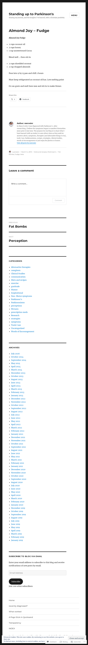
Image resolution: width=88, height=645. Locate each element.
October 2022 (17, 405)
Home (12, 600)
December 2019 (18, 508)
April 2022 (16, 424)
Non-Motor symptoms (21, 296)
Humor (14, 289)
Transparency (15, 623)
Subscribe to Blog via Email (25, 556)
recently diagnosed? (18, 606)
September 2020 (18, 479)
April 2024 (16, 366)
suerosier (15, 152)
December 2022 (18, 399)
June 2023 (15, 382)
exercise (15, 283)
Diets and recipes (40, 152)
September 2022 (18, 408)
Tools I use (16, 325)
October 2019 (17, 511)
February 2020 (17, 501)
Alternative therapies (20, 267)
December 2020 (18, 469)
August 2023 (16, 379)
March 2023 (16, 389)
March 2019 (16, 534)
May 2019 (15, 527)
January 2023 (17, 395)
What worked (15, 612)
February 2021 (17, 463)
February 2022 (17, 431)
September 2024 (18, 360)
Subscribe (15, 581)
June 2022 (15, 418)
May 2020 (15, 492)
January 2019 (17, 540)
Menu (74, 15)
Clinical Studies (18, 273)
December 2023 (18, 373)
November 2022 (18, 402)
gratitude (15, 286)
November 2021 (18, 440)
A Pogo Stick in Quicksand (21, 617)
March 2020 (16, 498)
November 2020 (18, 473)
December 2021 (18, 437)
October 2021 (17, 444)
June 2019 (15, 524)
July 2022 (15, 415)
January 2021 (17, 466)
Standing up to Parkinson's (31, 14)
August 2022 (17, 411)
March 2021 (16, 460)
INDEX (12, 628)
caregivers (15, 270)
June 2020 (15, 489)
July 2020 (15, 485)
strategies (15, 318)
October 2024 (17, 357)
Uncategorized (17, 328)
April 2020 (16, 495)
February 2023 (17, 392)
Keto (22, 154)
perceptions (16, 306)
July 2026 (15, 353)
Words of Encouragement (22, 331)
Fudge (17, 154)
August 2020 (17, 482)
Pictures (14, 309)
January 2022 (17, 434)
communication (18, 277)
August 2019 (16, 518)
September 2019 (18, 514)
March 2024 (16, 370)
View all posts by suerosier (26, 143)
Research (15, 315)
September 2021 (18, 447)
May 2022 (15, 421)
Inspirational (17, 293)
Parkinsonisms (18, 302)
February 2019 (17, 537)
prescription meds (19, 312)
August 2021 (16, 450)
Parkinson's (52, 152)
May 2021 (15, 456)
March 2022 (16, 427)
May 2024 (15, 363)
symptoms (16, 322)
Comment (58, 200)
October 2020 (17, 476)
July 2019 (15, 521)
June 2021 (15, 453)
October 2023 (17, 376)
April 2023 (15, 386)
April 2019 (15, 530)
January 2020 (17, 505)
